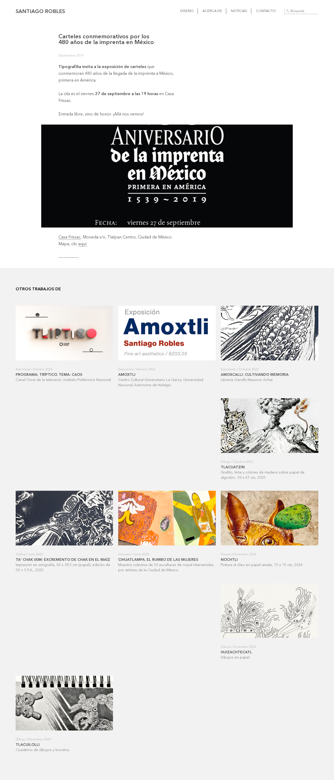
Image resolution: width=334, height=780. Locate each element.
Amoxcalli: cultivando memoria (255, 375)
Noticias (239, 11)
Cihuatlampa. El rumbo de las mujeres (158, 560)
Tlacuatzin (233, 467)
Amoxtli (126, 375)
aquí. (82, 244)
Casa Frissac (69, 237)
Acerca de (212, 11)
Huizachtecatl (236, 652)
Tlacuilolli (28, 745)
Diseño (187, 11)
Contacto (266, 11)
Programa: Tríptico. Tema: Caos (49, 375)
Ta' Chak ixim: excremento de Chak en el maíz (63, 560)
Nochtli (229, 560)
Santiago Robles (40, 11)
